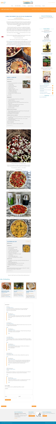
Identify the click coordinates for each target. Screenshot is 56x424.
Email (20, 396)
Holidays (41, 9)
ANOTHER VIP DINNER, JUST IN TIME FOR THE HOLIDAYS (45, 88)
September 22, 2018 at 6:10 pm (11, 369)
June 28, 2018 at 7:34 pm (11, 314)
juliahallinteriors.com (47, 32)
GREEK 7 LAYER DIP (11, 77)
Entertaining (18, 18)
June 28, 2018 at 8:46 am (10, 307)
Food (20, 18)
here (17, 163)
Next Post (34, 406)
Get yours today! (48, 69)
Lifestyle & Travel (21, 292)
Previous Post (4, 406)
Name (6, 396)
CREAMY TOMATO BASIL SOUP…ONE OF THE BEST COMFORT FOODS (5, 292)
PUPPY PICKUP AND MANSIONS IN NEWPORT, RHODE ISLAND (44, 86)
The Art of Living (36, 9)
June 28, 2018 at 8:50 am (10, 323)
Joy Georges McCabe (11, 41)
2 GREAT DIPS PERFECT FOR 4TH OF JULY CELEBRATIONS (18, 16)
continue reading (8, 296)
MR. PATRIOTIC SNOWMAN (43, 92)
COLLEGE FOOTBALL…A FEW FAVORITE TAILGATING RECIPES (30, 292)
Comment (6, 388)
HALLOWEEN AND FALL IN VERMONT (45, 93)
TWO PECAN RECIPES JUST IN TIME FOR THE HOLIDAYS (45, 90)
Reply (9, 319)
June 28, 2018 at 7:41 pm (11, 359)
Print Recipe (28, 77)
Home (32, 9)
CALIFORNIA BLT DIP (12, 241)
